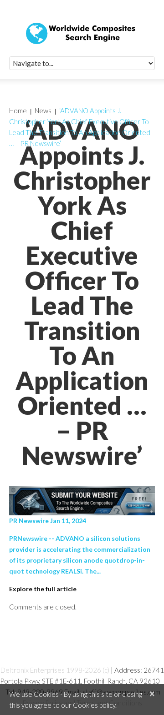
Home (18, 110)
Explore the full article (43, 589)
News (43, 110)
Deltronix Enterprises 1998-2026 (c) (54, 670)
